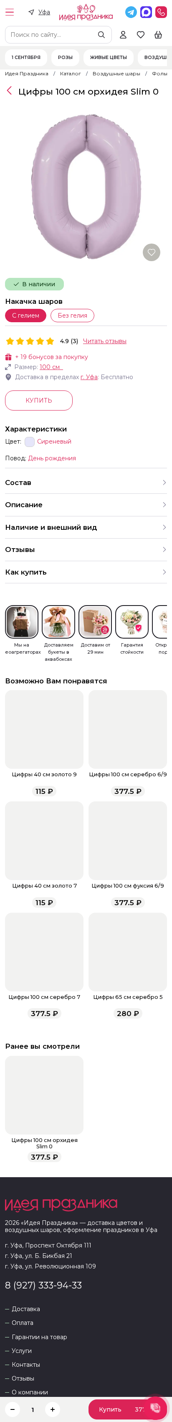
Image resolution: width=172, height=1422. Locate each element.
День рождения (52, 458)
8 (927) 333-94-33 (43, 1285)
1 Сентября (26, 57)
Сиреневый (54, 441)
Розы (65, 57)
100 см (50, 367)
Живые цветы (108, 57)
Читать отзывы (104, 341)
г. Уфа (89, 377)
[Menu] (9, 12)
